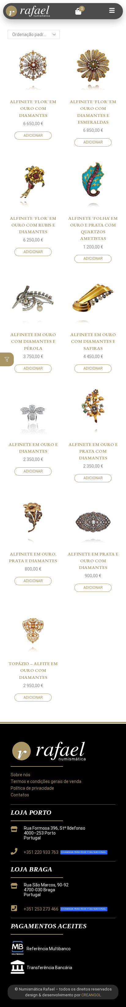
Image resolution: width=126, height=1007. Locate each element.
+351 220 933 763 (41, 852)
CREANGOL (91, 995)
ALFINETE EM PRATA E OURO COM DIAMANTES (93, 560)
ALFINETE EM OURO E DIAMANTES (33, 447)
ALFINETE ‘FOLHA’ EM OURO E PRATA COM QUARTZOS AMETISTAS (93, 228)
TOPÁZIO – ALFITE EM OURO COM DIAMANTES (33, 670)
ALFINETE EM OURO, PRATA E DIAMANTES (33, 557)
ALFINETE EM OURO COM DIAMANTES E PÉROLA (33, 341)
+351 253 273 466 (41, 909)
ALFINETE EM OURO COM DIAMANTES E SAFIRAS (93, 341)
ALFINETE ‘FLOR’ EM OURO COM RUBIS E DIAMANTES (33, 224)
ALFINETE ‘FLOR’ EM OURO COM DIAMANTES (33, 108)
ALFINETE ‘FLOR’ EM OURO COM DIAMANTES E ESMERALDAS (93, 112)
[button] (80, 11)
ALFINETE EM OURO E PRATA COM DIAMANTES (93, 451)
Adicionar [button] (33, 135)
